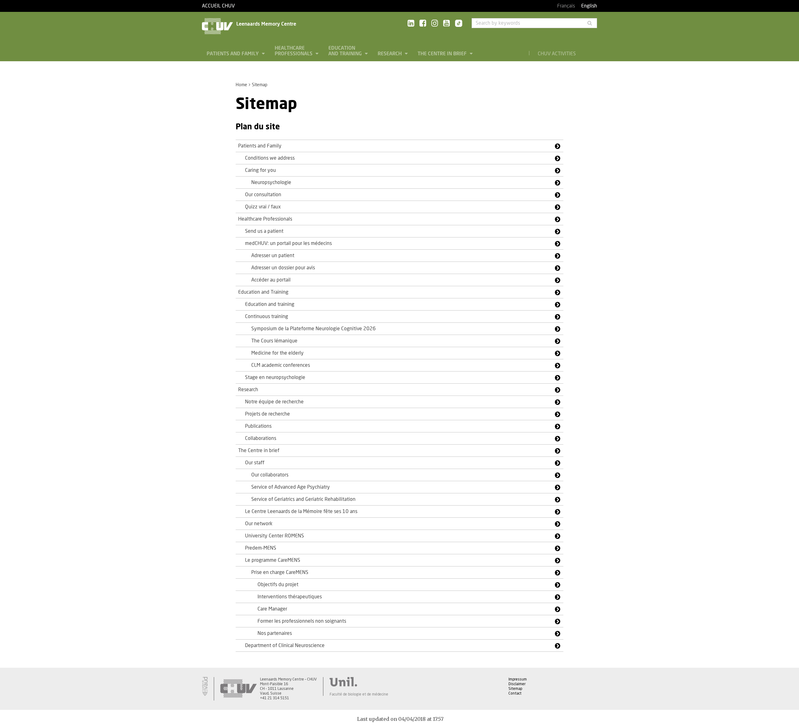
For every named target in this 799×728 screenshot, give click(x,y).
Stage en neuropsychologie (275, 377)
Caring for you (260, 170)
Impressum (517, 679)
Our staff (254, 462)
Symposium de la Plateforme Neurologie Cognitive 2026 (313, 328)
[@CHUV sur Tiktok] (456, 23)
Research (390, 53)
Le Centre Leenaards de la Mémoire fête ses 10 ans (301, 511)
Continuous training (266, 316)
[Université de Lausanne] (359, 681)
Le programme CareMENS (272, 560)
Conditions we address (270, 158)
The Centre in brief (443, 53)
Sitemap (515, 689)
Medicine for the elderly (277, 353)
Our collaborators (269, 474)
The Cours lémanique (274, 340)
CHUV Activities (557, 53)
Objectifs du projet (277, 584)
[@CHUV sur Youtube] (446, 23)
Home (241, 85)
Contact (515, 693)
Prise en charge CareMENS (279, 572)
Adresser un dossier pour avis (283, 267)
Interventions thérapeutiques (289, 596)
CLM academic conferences (280, 365)
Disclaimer (517, 684)
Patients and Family (233, 53)
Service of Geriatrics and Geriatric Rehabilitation (303, 499)
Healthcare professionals (294, 51)
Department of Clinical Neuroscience (285, 645)
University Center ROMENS (274, 535)
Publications (258, 426)
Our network (258, 523)
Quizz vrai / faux (263, 206)
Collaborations (260, 438)
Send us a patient (264, 231)
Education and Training (345, 51)
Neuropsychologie (271, 182)
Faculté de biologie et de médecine (359, 694)
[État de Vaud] (205, 686)
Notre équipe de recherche (274, 401)
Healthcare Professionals (265, 219)
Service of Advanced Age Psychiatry (290, 487)
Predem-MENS (260, 548)
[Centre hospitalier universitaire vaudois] (238, 689)
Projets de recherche (267, 413)
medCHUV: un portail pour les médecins (288, 243)
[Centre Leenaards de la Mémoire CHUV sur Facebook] (422, 23)
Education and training (269, 304)
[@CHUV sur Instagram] (434, 23)
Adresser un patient (272, 255)
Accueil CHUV (218, 5)
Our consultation (263, 194)
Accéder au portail (271, 279)
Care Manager (272, 608)
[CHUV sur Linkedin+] (411, 23)
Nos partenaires (274, 633)
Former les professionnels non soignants (301, 621)
